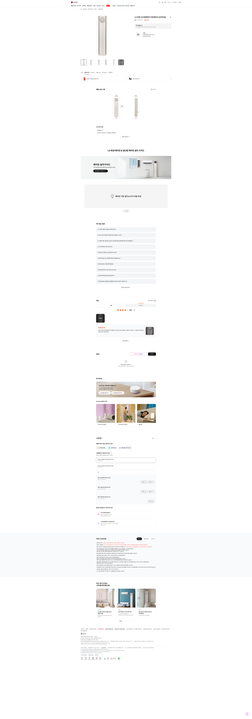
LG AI (103, 5)
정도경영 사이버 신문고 (166, 629)
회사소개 (169, 2)
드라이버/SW (113, 447)
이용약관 (86, 629)
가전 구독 (79, 5)
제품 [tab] (111, 305)
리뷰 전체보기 (125, 340)
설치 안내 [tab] (153, 538)
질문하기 (139, 354)
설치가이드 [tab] (86, 72)
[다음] (171, 79)
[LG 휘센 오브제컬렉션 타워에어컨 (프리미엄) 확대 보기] (102, 36)
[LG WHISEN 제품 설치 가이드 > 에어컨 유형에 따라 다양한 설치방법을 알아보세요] (126, 167)
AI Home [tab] (104, 72)
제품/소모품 (73, 5)
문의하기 (152, 354)
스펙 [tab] (82, 72)
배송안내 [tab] (139, 538)
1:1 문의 (95, 636)
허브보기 (120, 392)
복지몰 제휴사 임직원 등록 (147, 629)
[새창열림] (114, 5)
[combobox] (126, 472)
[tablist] (126, 305)
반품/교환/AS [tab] (146, 538)
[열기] (111, 453)
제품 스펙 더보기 (125, 136)
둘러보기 (106, 392)
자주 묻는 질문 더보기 (125, 287)
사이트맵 (82, 629)
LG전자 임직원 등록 (129, 629)
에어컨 (95, 9)
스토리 (94, 5)
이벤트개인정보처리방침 (109, 629)
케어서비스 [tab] (141, 305)
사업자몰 (179, 2)
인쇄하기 (154, 89)
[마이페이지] (162, 2)
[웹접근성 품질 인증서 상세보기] (119, 659)
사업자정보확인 (103, 647)
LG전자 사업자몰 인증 (156, 629)
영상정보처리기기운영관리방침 (120, 629)
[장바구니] (165, 2)
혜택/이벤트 (89, 5)
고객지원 (84, 5)
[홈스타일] (107, 6)
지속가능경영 (174, 2)
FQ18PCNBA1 (100, 9)
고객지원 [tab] (110, 72)
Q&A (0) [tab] (98, 72)
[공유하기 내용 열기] (170, 17)
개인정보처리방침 (101, 629)
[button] (126, 211)
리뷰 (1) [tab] (93, 72)
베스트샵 (98, 5)
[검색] (159, 2)
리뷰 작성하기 (151, 300)
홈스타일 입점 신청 (84, 630)
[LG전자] (74, 2)
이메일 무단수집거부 (93, 629)
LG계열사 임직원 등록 (138, 629)
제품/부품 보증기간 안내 (126, 447)
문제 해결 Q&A (102, 447)
